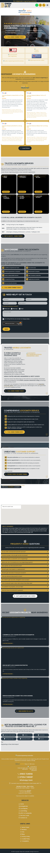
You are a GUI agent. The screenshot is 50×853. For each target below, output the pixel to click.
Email (22, 308)
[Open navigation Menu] (47, 5)
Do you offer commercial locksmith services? (14, 552)
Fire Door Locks (23, 815)
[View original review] (5, 93)
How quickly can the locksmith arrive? (12, 566)
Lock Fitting (22, 811)
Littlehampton (13, 636)
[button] (2, 31)
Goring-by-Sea (9, 739)
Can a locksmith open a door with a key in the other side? (17, 583)
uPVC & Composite (25, 813)
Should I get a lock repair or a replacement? (13, 569)
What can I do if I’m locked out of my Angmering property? (17, 562)
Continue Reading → (8, 643)
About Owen (24, 827)
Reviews (23, 829)
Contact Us (22, 818)
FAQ (22, 832)
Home (21, 804)
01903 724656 (25, 774)
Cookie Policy (25, 839)
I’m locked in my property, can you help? (12, 586)
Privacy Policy (26, 319)
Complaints (24, 841)
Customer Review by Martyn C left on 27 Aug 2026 (36, 96)
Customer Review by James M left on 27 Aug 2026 (12, 96)
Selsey (25, 735)
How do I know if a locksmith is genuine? (12, 590)
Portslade (42, 735)
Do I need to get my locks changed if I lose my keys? (15, 579)
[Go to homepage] (25, 756)
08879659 (29, 790)
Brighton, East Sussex (9, 735)
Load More (26, 148)
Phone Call (7, 308)
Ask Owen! (25, 596)
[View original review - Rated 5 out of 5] (4, 98)
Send (6, 329)
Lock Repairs (23, 808)
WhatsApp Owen (26, 780)
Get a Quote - (13, 236)
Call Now (15, 432)
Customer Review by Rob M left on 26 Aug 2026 (12, 126)
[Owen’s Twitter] (24, 844)
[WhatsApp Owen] (36, 5)
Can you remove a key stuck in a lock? (12, 576)
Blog (22, 834)
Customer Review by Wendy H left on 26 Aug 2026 (37, 126)
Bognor (42, 739)
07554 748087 (25, 777)
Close (2, 592)
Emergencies (23, 806)
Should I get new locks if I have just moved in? (14, 573)
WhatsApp (15, 308)
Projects (25, 711)
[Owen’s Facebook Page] (21, 844)
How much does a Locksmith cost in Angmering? (15, 559)
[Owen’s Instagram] (27, 844)
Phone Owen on (17, 474)
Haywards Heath (26, 739)
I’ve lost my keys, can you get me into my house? (15, 555)
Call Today (15, 37)
